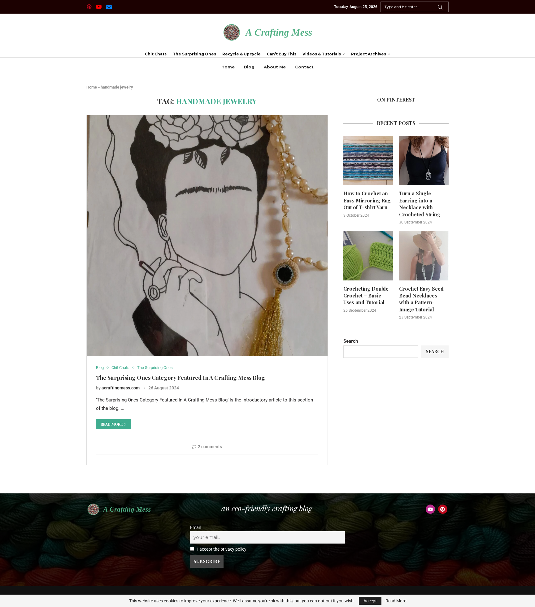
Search (350, 341)
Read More (395, 601)
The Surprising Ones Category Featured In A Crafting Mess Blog (180, 377)
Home (228, 66)
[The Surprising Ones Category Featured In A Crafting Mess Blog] (207, 235)
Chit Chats (156, 54)
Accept (370, 600)
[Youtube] (99, 7)
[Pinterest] (89, 7)
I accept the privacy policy (221, 549)
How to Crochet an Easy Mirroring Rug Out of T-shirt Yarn (367, 200)
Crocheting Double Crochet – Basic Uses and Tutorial (366, 295)
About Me (275, 66)
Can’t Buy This (281, 54)
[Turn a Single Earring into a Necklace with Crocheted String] (424, 160)
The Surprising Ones (194, 54)
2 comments (210, 446)
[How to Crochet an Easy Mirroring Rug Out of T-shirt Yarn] (368, 160)
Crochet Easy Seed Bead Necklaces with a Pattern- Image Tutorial (421, 299)
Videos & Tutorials (321, 54)
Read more (112, 424)
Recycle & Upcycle (241, 54)
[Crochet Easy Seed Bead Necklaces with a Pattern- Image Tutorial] (424, 255)
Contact (304, 66)
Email (195, 527)
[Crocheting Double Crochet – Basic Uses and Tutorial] (368, 255)
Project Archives (368, 54)
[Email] (109, 7)
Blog (249, 66)
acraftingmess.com (121, 387)
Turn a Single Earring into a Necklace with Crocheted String (419, 203)
